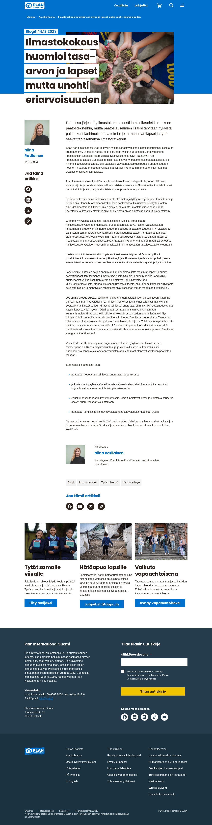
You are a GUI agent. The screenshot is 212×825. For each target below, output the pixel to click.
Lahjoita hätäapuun (102, 604)
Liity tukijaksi (40, 603)
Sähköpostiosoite (136, 654)
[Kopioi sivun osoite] (28, 221)
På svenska (73, 774)
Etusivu (31, 17)
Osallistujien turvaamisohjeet (166, 768)
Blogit (71, 482)
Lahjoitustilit (64, 811)
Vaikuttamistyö (131, 482)
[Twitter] (28, 210)
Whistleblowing (158, 787)
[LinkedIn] (28, 200)
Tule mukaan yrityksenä (121, 781)
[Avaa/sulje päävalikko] (182, 5)
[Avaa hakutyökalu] (171, 5)
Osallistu (121, 5)
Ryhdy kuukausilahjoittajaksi (124, 755)
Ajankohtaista (47, 17)
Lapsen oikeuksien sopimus (165, 755)
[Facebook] (28, 189)
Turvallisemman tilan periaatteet (167, 774)
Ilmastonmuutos (88, 482)
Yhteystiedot (73, 768)
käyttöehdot (149, 678)
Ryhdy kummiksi (117, 762)
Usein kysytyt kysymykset (81, 762)
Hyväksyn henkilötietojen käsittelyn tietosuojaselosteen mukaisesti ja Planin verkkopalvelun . (148, 675)
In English (72, 781)
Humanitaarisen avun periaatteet (168, 762)
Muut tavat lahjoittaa (119, 768)
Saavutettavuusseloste (162, 794)
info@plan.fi (46, 698)
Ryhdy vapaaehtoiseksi (160, 603)
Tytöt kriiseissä (110, 482)
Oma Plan (29, 811)
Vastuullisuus (156, 781)
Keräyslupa (80, 811)
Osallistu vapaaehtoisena (122, 774)
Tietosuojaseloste (46, 811)
